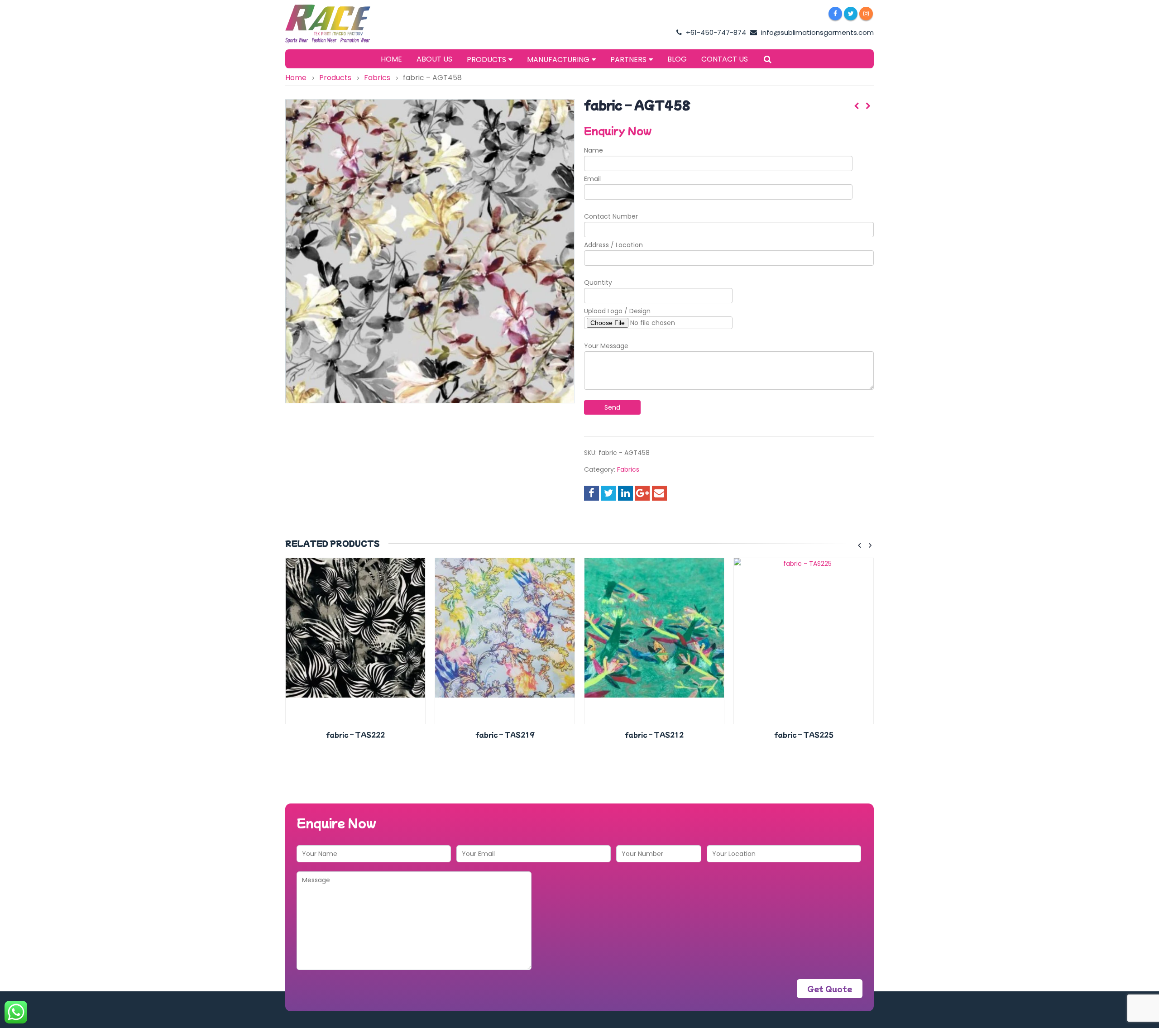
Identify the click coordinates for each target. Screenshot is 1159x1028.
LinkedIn (625, 493)
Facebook (591, 493)
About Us (434, 59)
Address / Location (613, 244)
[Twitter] (850, 13)
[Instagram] (866, 13)
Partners (628, 59)
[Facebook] (835, 13)
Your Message (606, 345)
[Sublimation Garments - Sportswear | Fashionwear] (341, 24)
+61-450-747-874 (715, 32)
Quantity (598, 282)
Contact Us (724, 59)
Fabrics (628, 469)
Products (486, 59)
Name (593, 150)
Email (592, 178)
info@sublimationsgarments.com (816, 32)
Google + (642, 493)
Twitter (608, 493)
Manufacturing (558, 59)
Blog (677, 59)
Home (391, 59)
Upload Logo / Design (617, 311)
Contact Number (611, 216)
